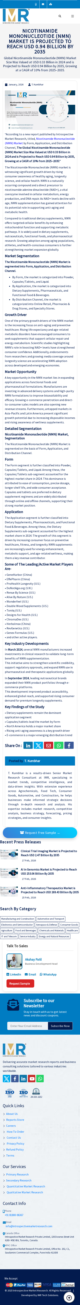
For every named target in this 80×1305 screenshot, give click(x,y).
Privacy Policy (15, 1143)
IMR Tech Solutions (48, 1295)
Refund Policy (15, 1149)
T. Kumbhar (38, 84)
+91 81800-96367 (14, 1215)
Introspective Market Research (30, 1290)
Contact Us (13, 1137)
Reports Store (15, 1120)
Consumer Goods (69, 924)
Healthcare (72, 930)
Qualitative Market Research (24, 1192)
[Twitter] (6, 1078)
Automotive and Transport (50, 918)
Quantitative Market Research (25, 1186)
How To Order (15, 1131)
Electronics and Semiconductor (17, 924)
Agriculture (6, 930)
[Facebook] (69, 745)
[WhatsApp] (40, 1078)
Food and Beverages (25, 930)
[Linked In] (23, 1078)
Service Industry (28, 936)
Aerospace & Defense (46, 924)
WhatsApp (50, 974)
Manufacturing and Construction (17, 918)
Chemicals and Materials (51, 930)
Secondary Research (18, 1180)
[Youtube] (31, 1078)
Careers (11, 1125)
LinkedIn (15, 974)
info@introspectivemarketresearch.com (29, 1226)
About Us (12, 1114)
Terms (10, 1155)
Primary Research (17, 1174)
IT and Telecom (9, 936)
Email (32, 974)
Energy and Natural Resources (54, 936)
